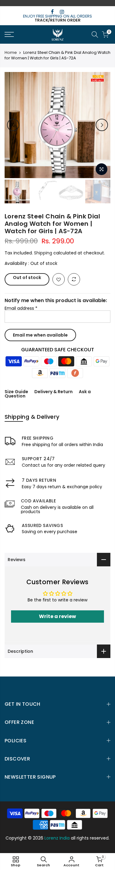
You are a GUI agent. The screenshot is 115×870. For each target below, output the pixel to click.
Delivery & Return (53, 392)
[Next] (102, 125)
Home (11, 52)
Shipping (43, 253)
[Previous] (13, 125)
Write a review (57, 616)
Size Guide (16, 392)
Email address (21, 308)
